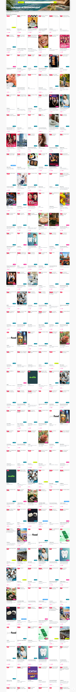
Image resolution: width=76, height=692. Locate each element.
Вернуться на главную (8, 12)
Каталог (22, 2)
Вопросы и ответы (27, 4)
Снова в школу (13, 4)
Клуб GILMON (22, 4)
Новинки (18, 4)
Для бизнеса (32, 4)
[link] (73, 689)
